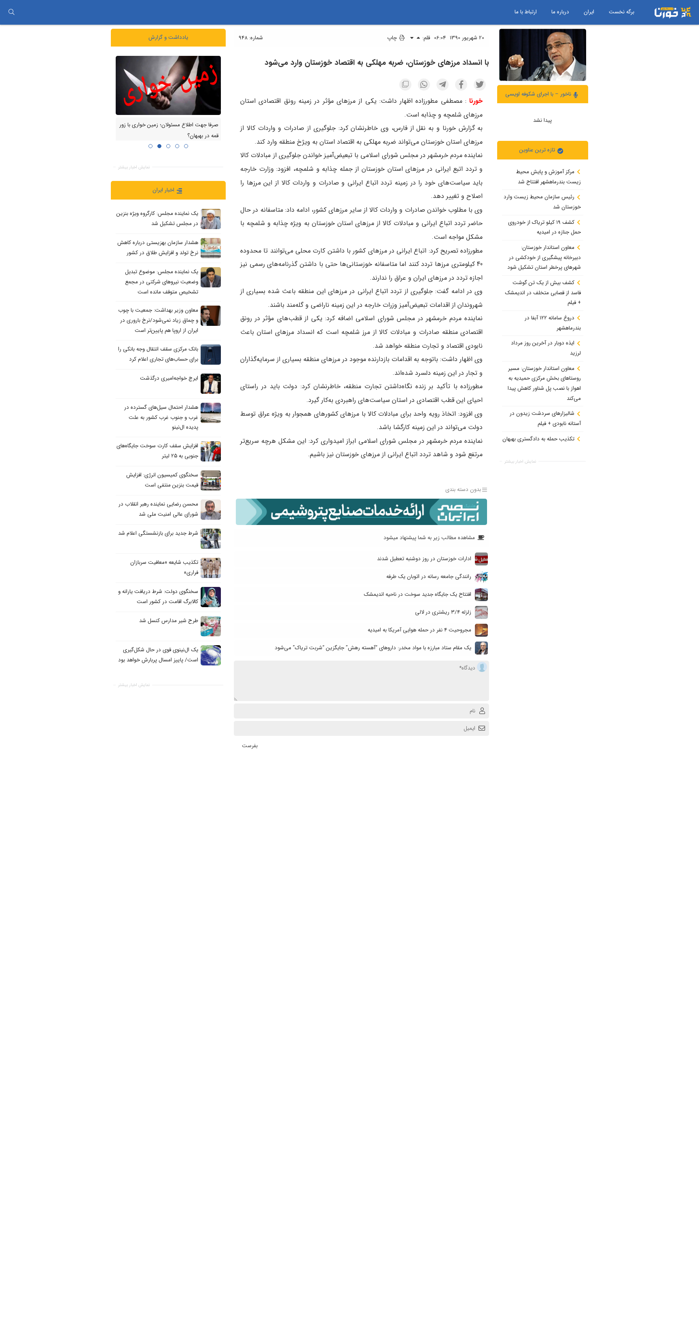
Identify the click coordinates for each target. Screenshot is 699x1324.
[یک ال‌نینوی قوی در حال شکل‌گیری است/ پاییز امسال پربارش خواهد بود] (211, 655)
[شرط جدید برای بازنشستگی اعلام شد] (211, 538)
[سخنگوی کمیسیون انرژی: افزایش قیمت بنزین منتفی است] (211, 480)
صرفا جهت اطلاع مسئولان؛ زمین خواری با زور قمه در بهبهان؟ (168, 130)
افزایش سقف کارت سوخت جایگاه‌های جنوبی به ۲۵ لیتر (157, 451)
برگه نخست (621, 12)
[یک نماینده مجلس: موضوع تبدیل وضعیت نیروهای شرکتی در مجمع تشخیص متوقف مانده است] (211, 277)
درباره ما (560, 12)
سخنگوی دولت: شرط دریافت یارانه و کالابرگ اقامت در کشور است (158, 596)
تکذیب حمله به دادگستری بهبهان (539, 438)
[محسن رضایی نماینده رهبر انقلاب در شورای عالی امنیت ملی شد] (211, 509)
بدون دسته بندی (463, 489)
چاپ (392, 38)
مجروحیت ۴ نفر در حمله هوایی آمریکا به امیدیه (419, 630)
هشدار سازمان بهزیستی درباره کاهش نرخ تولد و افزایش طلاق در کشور (157, 247)
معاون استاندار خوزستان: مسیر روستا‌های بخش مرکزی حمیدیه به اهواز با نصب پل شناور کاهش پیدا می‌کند (544, 383)
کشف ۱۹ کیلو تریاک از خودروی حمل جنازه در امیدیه (544, 227)
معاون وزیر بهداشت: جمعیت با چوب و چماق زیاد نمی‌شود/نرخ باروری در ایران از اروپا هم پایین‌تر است (158, 320)
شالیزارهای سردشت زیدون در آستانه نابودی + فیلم (545, 418)
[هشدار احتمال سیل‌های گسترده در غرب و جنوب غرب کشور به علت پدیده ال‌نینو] (211, 412)
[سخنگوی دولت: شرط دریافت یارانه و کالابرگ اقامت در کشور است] (211, 597)
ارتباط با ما (526, 12)
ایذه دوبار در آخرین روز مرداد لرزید (546, 348)
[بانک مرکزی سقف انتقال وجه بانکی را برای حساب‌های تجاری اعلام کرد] (211, 354)
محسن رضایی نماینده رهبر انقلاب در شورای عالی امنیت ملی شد (158, 509)
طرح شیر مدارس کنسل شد (168, 620)
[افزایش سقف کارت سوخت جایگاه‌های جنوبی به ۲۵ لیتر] (211, 451)
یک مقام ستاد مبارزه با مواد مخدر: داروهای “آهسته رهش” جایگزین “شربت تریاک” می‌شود (373, 648)
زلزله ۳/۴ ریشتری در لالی (443, 612)
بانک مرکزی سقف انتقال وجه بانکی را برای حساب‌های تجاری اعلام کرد (158, 354)
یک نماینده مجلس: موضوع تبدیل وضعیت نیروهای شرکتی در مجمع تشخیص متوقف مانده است (161, 282)
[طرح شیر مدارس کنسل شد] (211, 626)
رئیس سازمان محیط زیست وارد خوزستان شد (542, 202)
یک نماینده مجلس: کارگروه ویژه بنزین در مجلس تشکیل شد (157, 218)
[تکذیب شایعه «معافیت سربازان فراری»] (211, 567)
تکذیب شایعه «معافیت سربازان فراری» (164, 567)
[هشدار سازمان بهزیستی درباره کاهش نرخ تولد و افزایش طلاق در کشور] (211, 248)
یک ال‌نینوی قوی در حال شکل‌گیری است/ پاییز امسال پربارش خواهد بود (158, 655)
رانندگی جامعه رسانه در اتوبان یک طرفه (428, 576)
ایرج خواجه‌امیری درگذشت (169, 378)
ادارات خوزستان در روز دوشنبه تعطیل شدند (424, 559)
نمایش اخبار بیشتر (520, 461)
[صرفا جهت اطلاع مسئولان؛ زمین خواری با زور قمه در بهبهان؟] (168, 85)
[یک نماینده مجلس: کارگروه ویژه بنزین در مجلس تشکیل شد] (211, 219)
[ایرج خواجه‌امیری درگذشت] (211, 383)
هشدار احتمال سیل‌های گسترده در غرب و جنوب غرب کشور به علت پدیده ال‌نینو (161, 417)
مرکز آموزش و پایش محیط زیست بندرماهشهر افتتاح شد (548, 177)
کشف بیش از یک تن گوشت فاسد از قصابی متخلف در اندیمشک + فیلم (543, 292)
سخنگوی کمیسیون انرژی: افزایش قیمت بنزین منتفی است (162, 480)
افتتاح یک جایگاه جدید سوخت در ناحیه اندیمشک (417, 594)
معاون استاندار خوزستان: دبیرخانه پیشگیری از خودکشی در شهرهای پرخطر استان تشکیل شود (544, 257)
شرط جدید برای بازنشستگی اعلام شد (158, 533)
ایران (589, 12)
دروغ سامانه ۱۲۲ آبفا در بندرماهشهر (553, 323)
